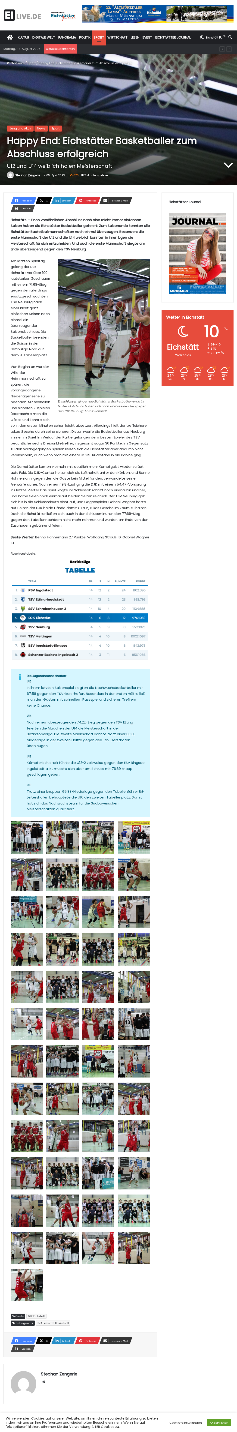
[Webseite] (44, 1382)
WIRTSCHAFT (117, 37)
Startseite (17, 63)
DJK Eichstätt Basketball (53, 1323)
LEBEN (135, 37)
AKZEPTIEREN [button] (219, 1422)
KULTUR (23, 37)
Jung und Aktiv (20, 128)
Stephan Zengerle (27, 175)
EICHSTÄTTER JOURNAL (173, 37)
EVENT (147, 37)
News (41, 128)
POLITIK (84, 37)
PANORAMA (67, 37)
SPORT (99, 37)
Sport (32, 63)
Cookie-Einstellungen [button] (185, 1422)
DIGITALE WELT (43, 37)
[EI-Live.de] (39, 15)
